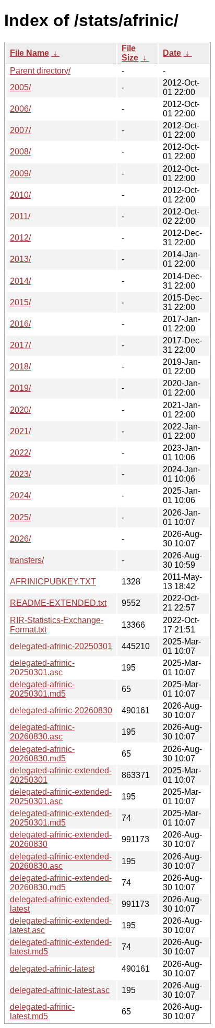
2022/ (20, 452)
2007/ (20, 130)
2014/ (20, 281)
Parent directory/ (40, 70)
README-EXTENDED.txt (58, 603)
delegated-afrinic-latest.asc (60, 990)
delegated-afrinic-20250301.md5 (42, 689)
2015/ (20, 302)
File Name (29, 53)
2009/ (20, 173)
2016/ (20, 323)
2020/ (20, 409)
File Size (130, 53)
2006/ (20, 108)
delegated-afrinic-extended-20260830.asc (61, 861)
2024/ (20, 495)
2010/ (20, 194)
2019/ (20, 388)
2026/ (20, 538)
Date (172, 53)
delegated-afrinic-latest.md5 (42, 1011)
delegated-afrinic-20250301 (61, 646)
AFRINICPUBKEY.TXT (53, 581)
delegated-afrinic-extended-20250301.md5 (61, 818)
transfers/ (27, 560)
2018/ (20, 366)
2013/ (20, 259)
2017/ (20, 345)
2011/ (20, 216)
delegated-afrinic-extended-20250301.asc (61, 796)
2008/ (20, 151)
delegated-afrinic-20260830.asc (42, 732)
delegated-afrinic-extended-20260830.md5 (61, 883)
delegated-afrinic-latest (52, 968)
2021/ (20, 431)
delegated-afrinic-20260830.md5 (42, 754)
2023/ (20, 474)
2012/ (20, 237)
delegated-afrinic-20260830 (61, 710)
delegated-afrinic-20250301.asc (42, 668)
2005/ (20, 87)
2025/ (20, 517)
